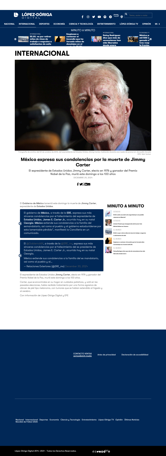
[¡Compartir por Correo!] (88, 184)
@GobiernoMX (34, 243)
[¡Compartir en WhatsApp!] (83, 184)
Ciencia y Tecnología (81, 24)
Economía (59, 24)
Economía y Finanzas (147, 32)
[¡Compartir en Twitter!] (81, 184)
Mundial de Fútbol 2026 (27, 422)
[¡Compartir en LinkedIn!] (86, 184)
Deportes (44, 24)
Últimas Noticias (131, 420)
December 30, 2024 (76, 266)
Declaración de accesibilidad (135, 355)
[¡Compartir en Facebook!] (78, 184)
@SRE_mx (66, 243)
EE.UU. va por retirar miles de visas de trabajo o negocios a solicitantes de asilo (41, 40)
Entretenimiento (106, 24)
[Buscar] (162, 24)
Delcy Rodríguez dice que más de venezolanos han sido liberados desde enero (112, 40)
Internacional (27, 24)
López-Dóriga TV (129, 24)
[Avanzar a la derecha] (159, 24)
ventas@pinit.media (82, 356)
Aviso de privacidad (107, 355)
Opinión (146, 24)
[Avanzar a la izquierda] (15, 39)
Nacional (9, 24)
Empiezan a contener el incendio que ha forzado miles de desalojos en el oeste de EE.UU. (75, 40)
